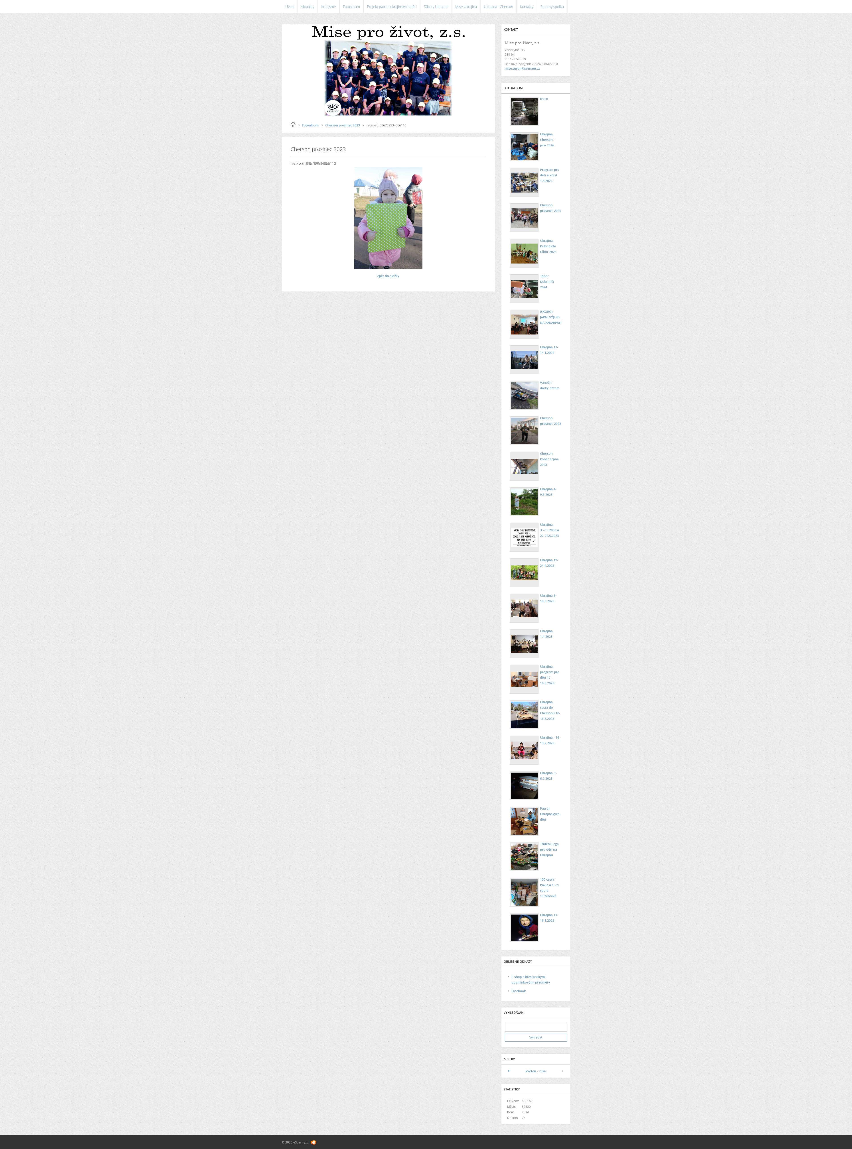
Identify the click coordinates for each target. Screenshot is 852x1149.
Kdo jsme (328, 6)
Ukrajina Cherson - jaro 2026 (547, 139)
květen (531, 1071)
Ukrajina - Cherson (498, 6)
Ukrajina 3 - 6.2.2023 (548, 776)
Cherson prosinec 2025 (550, 208)
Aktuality (307, 6)
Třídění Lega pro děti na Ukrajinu (549, 849)
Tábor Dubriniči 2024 (547, 281)
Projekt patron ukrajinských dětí (392, 6)
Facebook (518, 991)
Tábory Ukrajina (436, 6)
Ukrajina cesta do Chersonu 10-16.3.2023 (550, 710)
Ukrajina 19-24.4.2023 (549, 563)
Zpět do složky (388, 276)
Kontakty (526, 6)
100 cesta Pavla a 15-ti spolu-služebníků (549, 887)
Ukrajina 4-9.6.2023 (548, 492)
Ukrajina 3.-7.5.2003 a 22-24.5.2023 (549, 530)
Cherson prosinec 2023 (342, 125)
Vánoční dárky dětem (549, 385)
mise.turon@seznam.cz (522, 68)
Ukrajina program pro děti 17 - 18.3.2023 (549, 674)
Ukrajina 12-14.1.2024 (549, 350)
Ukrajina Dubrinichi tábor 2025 (548, 246)
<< (509, 1071)
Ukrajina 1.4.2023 (546, 634)
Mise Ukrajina (466, 6)
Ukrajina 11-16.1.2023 (549, 918)
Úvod (289, 6)
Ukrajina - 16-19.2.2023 (550, 740)
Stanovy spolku (552, 6)
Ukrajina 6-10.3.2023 (548, 598)
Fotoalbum (351, 6)
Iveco (544, 98)
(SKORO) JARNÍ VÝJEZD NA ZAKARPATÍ (550, 317)
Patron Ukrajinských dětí (550, 814)
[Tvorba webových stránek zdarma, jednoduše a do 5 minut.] (313, 1142)
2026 (542, 1071)
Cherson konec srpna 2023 (549, 459)
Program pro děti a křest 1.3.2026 (549, 175)
